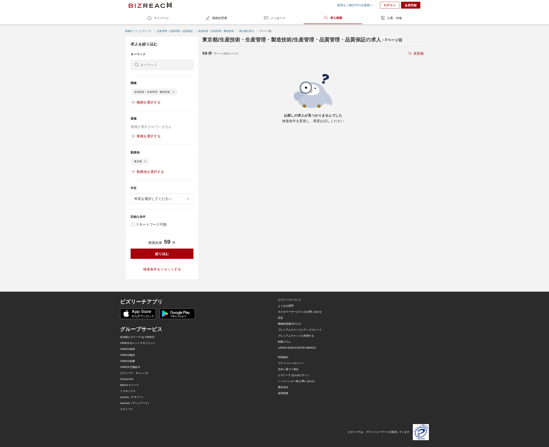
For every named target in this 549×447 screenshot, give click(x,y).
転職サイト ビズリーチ (138, 31)
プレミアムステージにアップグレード (300, 329)
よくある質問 (285, 305)
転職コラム (284, 341)
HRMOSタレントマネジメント (137, 343)
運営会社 (283, 387)
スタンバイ (126, 409)
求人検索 (336, 18)
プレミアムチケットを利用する (296, 335)
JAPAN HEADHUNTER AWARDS (297, 347)
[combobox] (162, 199)
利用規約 (283, 357)
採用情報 (283, 393)
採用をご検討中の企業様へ (355, 5)
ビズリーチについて (289, 299)
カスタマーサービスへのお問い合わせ (300, 311)
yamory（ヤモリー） (132, 397)
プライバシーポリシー (291, 363)
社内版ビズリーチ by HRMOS (137, 337)
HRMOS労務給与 (130, 367)
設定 (280, 317)
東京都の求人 (247, 31)
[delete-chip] (173, 91)
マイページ (161, 18)
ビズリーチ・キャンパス (134, 373)
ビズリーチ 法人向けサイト (293, 375)
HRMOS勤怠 (127, 355)
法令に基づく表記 (288, 369)
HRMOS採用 (127, 349)
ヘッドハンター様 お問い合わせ (296, 381)
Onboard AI (126, 379)
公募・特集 (394, 18)
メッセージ (277, 18)
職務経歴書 (219, 18)
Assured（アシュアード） (135, 403)
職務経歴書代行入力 (289, 323)
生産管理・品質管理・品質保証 (175, 31)
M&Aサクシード (129, 385)
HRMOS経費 (127, 361)
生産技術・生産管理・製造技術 (216, 31)
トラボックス (128, 391)
